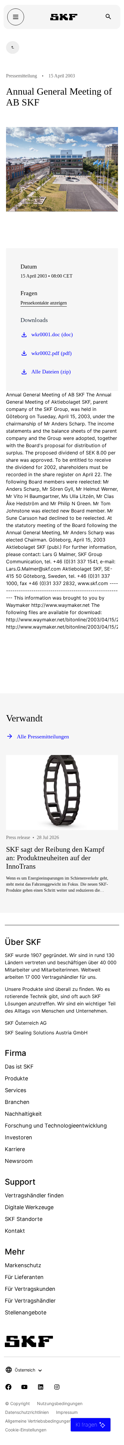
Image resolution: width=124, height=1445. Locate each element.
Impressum (67, 1412)
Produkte (16, 1078)
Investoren (18, 1137)
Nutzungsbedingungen (59, 1403)
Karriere (15, 1149)
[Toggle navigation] (15, 17)
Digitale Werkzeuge (29, 1207)
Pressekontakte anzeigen (43, 302)
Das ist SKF (19, 1066)
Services (15, 1090)
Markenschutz (23, 1265)
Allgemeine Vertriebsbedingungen (38, 1421)
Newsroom (19, 1161)
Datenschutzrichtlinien (27, 1412)
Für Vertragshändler (30, 1300)
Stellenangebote (25, 1312)
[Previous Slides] (21, 845)
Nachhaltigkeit (23, 1114)
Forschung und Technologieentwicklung (56, 1125)
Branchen (17, 1102)
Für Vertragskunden (30, 1289)
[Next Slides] (102, 845)
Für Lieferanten (24, 1277)
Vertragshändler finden (34, 1195)
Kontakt (15, 1231)
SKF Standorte (23, 1219)
